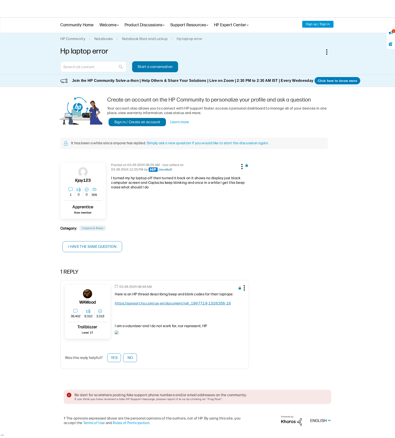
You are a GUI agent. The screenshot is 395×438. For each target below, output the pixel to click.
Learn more (179, 122)
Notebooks (103, 39)
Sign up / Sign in (318, 24)
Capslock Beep (92, 228)
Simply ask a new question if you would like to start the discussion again (207, 143)
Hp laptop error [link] (189, 39)
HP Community (72, 39)
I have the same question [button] (92, 246)
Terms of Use (94, 423)
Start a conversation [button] (155, 66)
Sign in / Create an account (137, 122)
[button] (241, 166)
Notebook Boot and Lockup (145, 39)
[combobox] (93, 66)
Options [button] (329, 51)
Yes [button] (114, 357)
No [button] (130, 357)
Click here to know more (337, 81)
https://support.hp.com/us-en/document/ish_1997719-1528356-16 (173, 303)
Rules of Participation (131, 423)
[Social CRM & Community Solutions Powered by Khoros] (291, 420)
